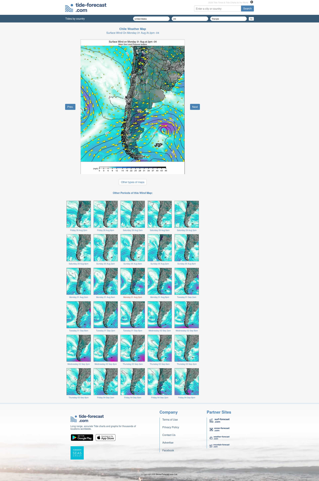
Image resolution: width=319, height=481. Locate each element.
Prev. (70, 107)
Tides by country (75, 18)
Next (195, 107)
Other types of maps (132, 182)
